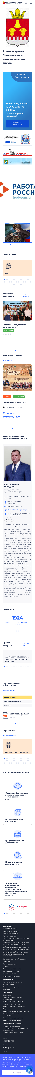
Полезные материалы (10, 933)
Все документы (8, 690)
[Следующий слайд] (31, 139)
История (6, 966)
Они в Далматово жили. (11, 976)
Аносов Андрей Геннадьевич (11, 485)
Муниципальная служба (11, 1004)
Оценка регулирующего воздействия (11, 1014)
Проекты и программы (11, 987)
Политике (22, 1067)
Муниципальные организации (14, 1006)
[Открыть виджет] (29, 1070)
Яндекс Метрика (7, 1059)
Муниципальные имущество (13, 1001)
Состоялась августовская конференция (14, 326)
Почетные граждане (10, 964)
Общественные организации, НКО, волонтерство (15, 1029)
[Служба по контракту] (17, 232)
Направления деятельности (13, 982)
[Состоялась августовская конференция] (17, 310)
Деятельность (8, 979)
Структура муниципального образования (13, 998)
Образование (9, 330)
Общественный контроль (12, 1023)
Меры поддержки (9, 984)
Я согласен (17, 1073)
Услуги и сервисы (9, 936)
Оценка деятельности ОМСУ (13, 1032)
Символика (7, 961)
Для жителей (8, 926)
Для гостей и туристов (11, 971)
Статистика (7, 995)
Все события (7, 360)
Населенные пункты (10, 974)
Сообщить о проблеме (17, 123)
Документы (7, 1009)
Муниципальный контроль (12, 1020)
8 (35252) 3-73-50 (8, 1048)
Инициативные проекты (11, 1026)
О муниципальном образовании (15, 959)
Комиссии (6, 989)
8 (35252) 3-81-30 (8, 1041)
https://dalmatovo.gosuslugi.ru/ (18, 510)
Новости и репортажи (11, 931)
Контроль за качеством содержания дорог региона (16, 939)
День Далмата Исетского (15, 402)
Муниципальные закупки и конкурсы (16, 1011)
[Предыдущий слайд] (4, 139)
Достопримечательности (12, 969)
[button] (10, 244)
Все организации (9, 736)
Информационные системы (13, 1018)
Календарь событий (10, 929)
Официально (7, 992)
